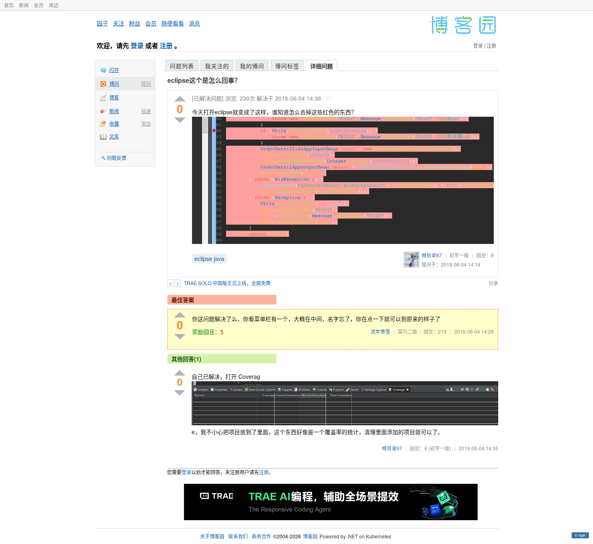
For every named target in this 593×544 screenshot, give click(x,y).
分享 (493, 282)
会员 (39, 5)
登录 (137, 45)
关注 (118, 23)
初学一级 (459, 255)
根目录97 (432, 255)
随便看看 (172, 23)
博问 (114, 83)
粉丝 (134, 23)
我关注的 (217, 66)
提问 (146, 83)
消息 (194, 23)
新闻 (24, 5)
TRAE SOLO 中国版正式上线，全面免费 (227, 282)
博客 (114, 97)
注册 (166, 45)
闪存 (114, 69)
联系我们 (238, 536)
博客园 (310, 536)
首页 (9, 5)
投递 (146, 110)
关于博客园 (212, 536)
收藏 (114, 123)
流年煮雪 (380, 331)
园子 (102, 23)
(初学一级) (439, 448)
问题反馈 (116, 157)
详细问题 (321, 66)
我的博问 (252, 66)
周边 (53, 5)
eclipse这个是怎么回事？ (204, 80)
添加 (146, 123)
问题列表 (182, 66)
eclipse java (209, 258)
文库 (114, 136)
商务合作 (261, 536)
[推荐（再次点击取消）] (180, 99)
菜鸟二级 (407, 331)
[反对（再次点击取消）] (180, 120)
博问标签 (287, 66)
